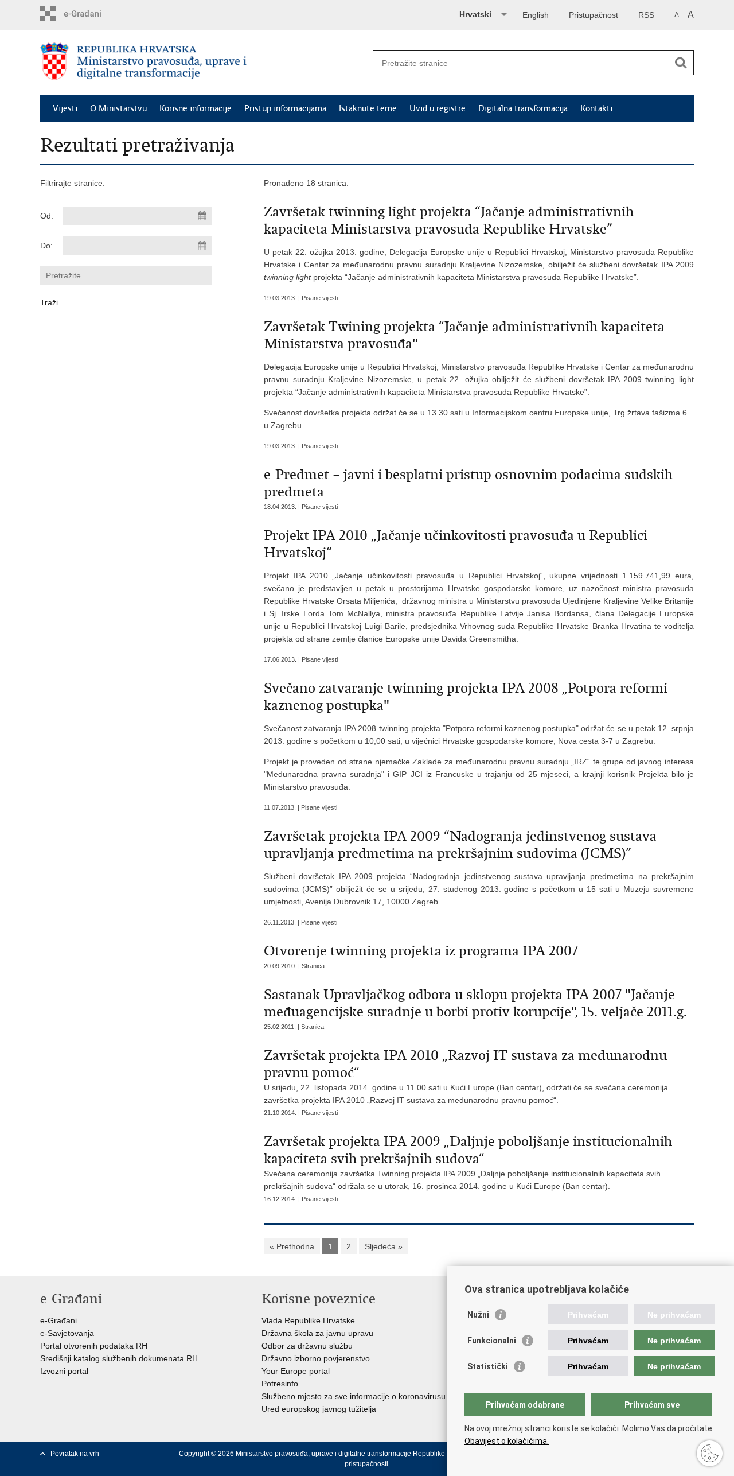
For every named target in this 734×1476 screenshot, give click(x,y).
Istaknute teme (368, 108)
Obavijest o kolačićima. (506, 1441)
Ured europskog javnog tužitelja (318, 1408)
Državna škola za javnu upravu (317, 1333)
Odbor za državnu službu (307, 1345)
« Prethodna (292, 1246)
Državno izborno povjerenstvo (315, 1358)
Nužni (478, 1314)
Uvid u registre (437, 108)
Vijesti (65, 108)
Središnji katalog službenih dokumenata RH (119, 1358)
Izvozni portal (64, 1371)
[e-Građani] (89, 13)
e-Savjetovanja (67, 1333)
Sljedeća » (384, 1246)
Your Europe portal (295, 1371)
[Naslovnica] (203, 63)
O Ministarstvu (118, 108)
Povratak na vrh (74, 1454)
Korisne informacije (195, 108)
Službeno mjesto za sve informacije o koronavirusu (353, 1396)
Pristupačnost (593, 15)
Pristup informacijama (285, 108)
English (535, 15)
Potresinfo (279, 1383)
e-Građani (58, 1320)
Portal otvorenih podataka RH (93, 1345)
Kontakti (596, 108)
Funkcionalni (491, 1340)
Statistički (487, 1366)
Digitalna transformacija (523, 108)
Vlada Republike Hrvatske (308, 1320)
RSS (646, 15)
